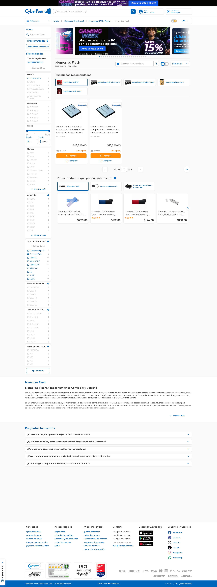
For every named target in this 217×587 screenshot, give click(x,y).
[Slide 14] (125, 56)
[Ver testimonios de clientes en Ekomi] (59, 570)
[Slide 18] (133, 56)
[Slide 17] (131, 56)
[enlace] (146, 532)
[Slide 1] (99, 56)
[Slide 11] (119, 56)
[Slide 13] (123, 56)
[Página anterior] (104, 169)
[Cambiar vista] (165, 64)
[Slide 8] (113, 56)
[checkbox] (34, 78)
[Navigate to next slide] (187, 208)
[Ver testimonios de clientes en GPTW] (100, 570)
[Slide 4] (105, 56)
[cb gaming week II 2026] (122, 41)
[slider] (27, 131)
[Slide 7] (111, 56)
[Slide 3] (103, 56)
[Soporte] (185, 21)
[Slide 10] (117, 56)
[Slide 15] (127, 56)
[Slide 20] (137, 56)
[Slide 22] (141, 56)
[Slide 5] (107, 56)
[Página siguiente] (140, 169)
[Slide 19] (135, 56)
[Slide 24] (145, 56)
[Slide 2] (101, 56)
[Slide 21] (139, 56)
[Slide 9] (115, 56)
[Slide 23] (143, 56)
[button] (83, 570)
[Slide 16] (129, 56)
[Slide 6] (109, 56)
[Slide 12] (121, 56)
